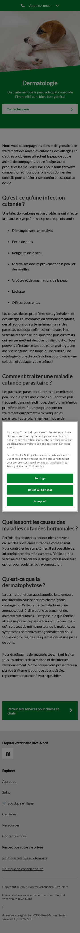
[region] (40, 466)
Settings (40, 478)
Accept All (40, 501)
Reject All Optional (40, 489)
